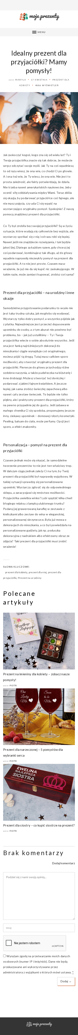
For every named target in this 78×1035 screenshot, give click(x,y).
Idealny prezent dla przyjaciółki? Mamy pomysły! (39, 61)
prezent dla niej (38, 572)
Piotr (13, 685)
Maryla (20, 79)
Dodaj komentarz (63, 863)
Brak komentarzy (33, 852)
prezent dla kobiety (16, 572)
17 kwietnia (39, 79)
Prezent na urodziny (29, 577)
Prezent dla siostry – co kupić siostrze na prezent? (39, 825)
